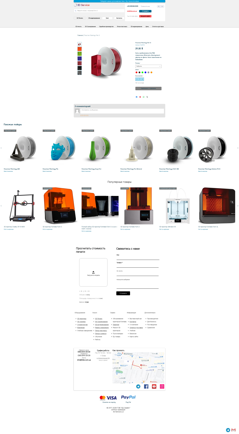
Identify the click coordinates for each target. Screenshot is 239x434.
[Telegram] (228, 430)
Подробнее (139, 59)
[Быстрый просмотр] (22, 205)
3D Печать (98, 319)
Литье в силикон (100, 334)
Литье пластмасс (101, 331)
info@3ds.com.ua (84, 360)
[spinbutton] (140, 79)
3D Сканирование (101, 322)
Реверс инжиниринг (102, 328)
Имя (118, 255)
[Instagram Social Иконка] (162, 386)
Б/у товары (116, 337)
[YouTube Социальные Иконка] (154, 386)
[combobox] (148, 66)
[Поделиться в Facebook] (136, 97)
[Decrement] (137, 79)
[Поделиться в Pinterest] (140, 97)
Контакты (133, 322)
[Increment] (143, 79)
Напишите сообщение (123, 279)
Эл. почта (119, 271)
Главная (80, 35)
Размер (137, 63)
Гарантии (116, 325)
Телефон (119, 262)
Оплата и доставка (136, 328)
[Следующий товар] (238, 148)
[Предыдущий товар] (1, 148)
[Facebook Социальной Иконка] (146, 386)
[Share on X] (147, 97)
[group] (119, 150)
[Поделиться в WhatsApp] (144, 97)
